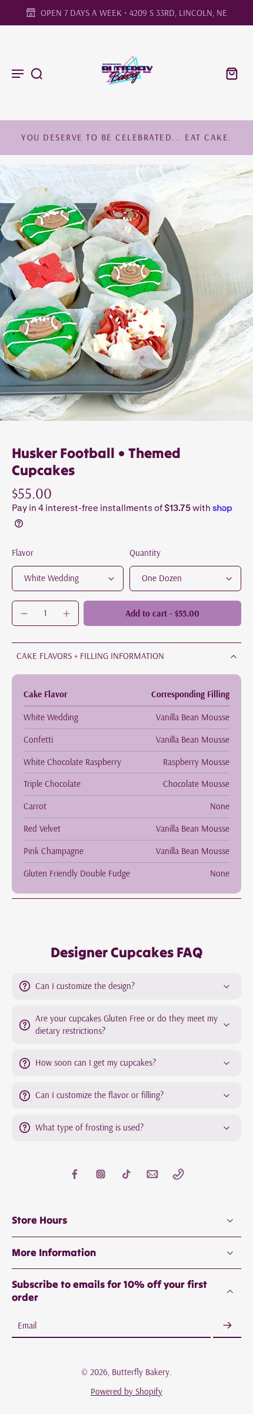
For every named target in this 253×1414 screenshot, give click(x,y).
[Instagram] (101, 1174)
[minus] (24, 613)
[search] (36, 73)
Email (27, 1325)
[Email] (152, 1174)
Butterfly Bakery (140, 1371)
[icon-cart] (228, 73)
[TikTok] (126, 1174)
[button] (162, 613)
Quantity (145, 552)
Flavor (23, 552)
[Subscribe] (227, 1326)
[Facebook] (75, 1174)
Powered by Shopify (126, 1391)
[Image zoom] (126, 292)
